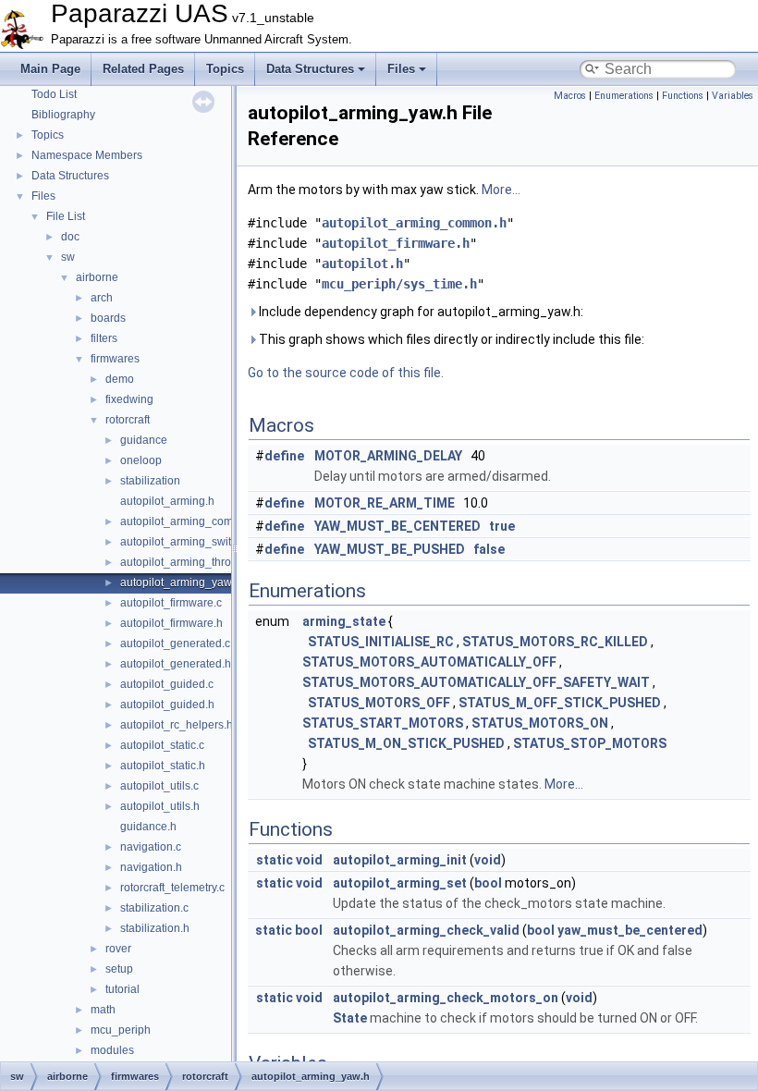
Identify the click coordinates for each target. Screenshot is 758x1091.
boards (108, 318)
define (284, 455)
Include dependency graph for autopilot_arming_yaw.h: (419, 311)
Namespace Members (86, 155)
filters (104, 338)
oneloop (141, 460)
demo (119, 379)
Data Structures (310, 69)
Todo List (54, 94)
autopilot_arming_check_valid (426, 930)
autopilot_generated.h (175, 663)
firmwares (115, 358)
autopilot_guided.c (167, 684)
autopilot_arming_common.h (192, 521)
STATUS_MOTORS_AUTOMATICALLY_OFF (429, 662)
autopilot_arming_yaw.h (180, 582)
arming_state (343, 621)
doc (70, 236)
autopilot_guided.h (167, 704)
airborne (97, 277)
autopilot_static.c (162, 745)
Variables (732, 96)
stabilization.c (154, 907)
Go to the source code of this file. (346, 372)
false (489, 549)
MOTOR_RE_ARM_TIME (384, 503)
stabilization (150, 480)
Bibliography (63, 114)
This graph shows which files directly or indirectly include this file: (450, 339)
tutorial (122, 989)
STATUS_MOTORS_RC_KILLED (555, 641)
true (502, 526)
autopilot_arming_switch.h (186, 541)
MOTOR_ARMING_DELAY (388, 455)
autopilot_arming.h (167, 501)
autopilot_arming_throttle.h (187, 562)
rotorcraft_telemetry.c (172, 887)
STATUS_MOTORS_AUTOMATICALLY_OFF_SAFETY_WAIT (476, 682)
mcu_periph (121, 1030)
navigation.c (150, 846)
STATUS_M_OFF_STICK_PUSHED (559, 702)
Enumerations (624, 96)
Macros (570, 96)
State (350, 1018)
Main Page (50, 69)
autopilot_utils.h (160, 806)
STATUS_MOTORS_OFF (379, 702)
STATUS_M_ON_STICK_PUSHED (406, 743)
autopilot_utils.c (159, 785)
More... (501, 189)
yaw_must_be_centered (630, 930)
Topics (225, 69)
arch (102, 297)
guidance (143, 440)
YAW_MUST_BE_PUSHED (389, 549)
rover (118, 948)
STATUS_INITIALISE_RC (381, 641)
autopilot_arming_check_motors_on (445, 997)
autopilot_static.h (162, 765)
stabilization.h (155, 928)
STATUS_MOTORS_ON (539, 723)
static (274, 859)
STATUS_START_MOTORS (382, 723)
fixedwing (129, 399)
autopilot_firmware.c (171, 602)
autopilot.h (362, 263)
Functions (682, 96)
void (309, 859)
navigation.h (151, 867)
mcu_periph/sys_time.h (399, 283)
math (103, 1009)
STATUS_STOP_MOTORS (589, 743)
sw (68, 257)
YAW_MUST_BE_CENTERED (397, 526)
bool (488, 883)
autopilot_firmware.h (171, 623)
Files (401, 69)
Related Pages (143, 69)
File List (65, 216)
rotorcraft (127, 419)
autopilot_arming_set (400, 883)
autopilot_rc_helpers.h (176, 724)
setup (119, 968)
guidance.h (148, 826)
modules (112, 1050)
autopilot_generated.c (175, 643)
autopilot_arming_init (400, 859)
